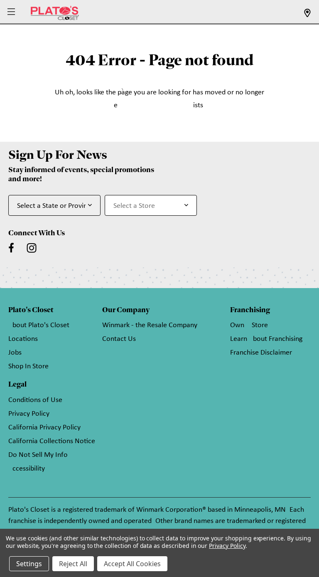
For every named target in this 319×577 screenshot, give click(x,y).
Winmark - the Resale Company (149, 325)
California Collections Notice (51, 441)
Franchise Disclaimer (261, 353)
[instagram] (32, 248)
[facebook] (11, 248)
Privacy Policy (28, 414)
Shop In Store (28, 366)
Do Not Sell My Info (38, 455)
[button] (12, 12)
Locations (23, 339)
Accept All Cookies (132, 563)
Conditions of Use (35, 400)
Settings (29, 563)
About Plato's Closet (38, 325)
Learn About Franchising (266, 339)
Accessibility (26, 469)
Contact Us (119, 339)
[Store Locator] (307, 16)
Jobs (15, 353)
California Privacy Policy (44, 428)
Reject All (73, 563)
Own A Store (249, 325)
